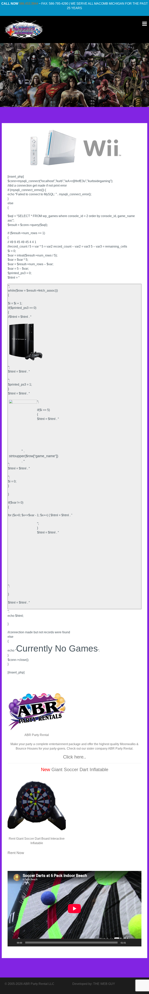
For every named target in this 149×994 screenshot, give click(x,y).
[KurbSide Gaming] (24, 29)
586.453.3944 (28, 3)
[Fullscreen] (136, 942)
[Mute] (130, 942)
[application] (74, 908)
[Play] (13, 942)
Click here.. (74, 756)
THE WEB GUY (104, 983)
